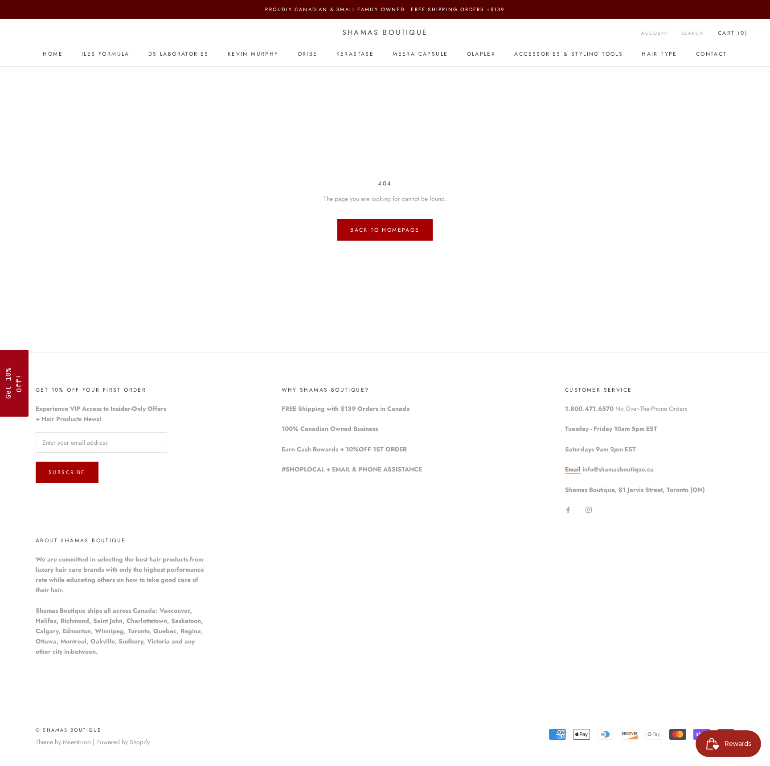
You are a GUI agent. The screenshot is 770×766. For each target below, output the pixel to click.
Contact (711, 54)
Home (53, 54)
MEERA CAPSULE (420, 54)
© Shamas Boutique (68, 729)
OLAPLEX (481, 54)
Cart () (733, 33)
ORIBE (308, 54)
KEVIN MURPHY (253, 54)
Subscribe (67, 472)
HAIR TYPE (659, 54)
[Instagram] (589, 509)
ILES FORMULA (106, 54)
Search (692, 33)
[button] (14, 383)
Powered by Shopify (123, 741)
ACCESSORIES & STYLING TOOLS (568, 54)
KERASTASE (355, 54)
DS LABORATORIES (178, 54)
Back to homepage (384, 230)
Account (655, 33)
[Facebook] (568, 509)
